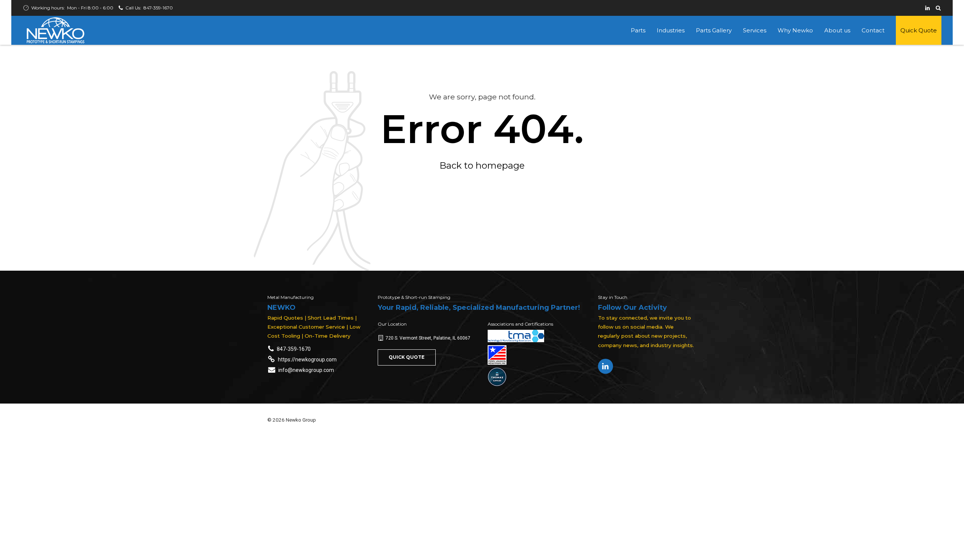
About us (837, 30)
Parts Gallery (714, 30)
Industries (671, 30)
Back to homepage (482, 165)
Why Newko (795, 30)
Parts (638, 30)
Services (754, 30)
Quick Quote (918, 30)
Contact (873, 30)
